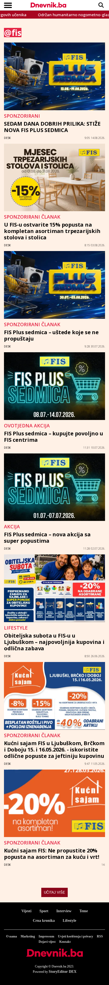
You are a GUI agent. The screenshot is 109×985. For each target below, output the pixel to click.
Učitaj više (54, 892)
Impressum (46, 936)
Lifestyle (69, 921)
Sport (43, 911)
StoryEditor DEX (62, 972)
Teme (83, 911)
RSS (100, 936)
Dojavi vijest (47, 942)
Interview (63, 911)
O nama (11, 936)
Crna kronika (44, 921)
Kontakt (65, 942)
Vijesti (26, 911)
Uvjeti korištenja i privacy (75, 936)
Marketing (28, 936)
